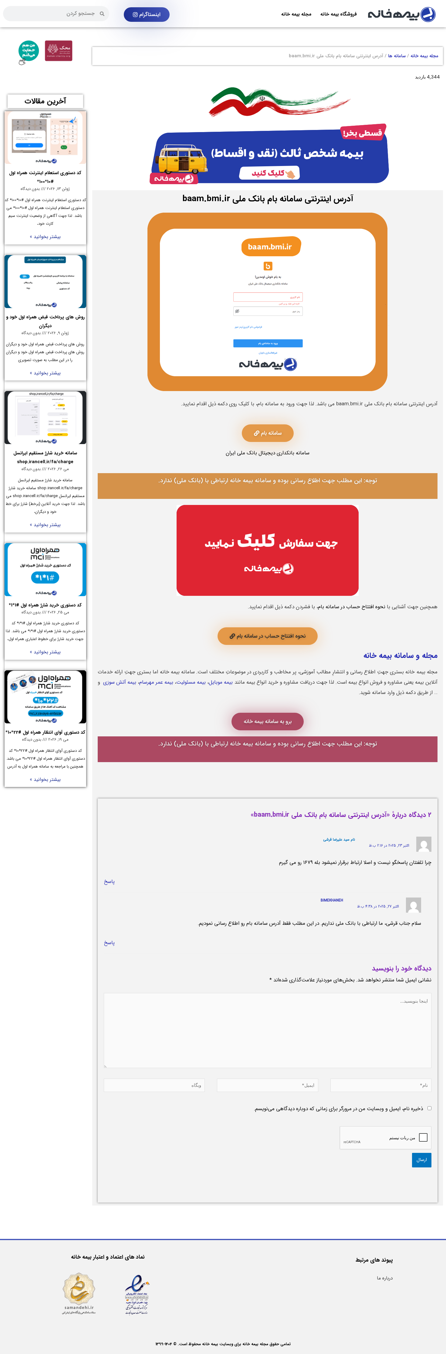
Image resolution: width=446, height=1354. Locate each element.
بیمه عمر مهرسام (156, 682)
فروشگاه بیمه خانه (338, 14)
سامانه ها (397, 56)
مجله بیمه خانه (296, 14)
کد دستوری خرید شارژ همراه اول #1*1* (45, 605)
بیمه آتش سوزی (119, 682)
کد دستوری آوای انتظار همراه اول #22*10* (45, 732)
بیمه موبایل (221, 682)
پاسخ (109, 882)
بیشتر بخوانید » (45, 237)
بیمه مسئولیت (191, 682)
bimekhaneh (332, 900)
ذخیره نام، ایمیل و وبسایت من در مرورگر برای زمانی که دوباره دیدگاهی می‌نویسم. (338, 1109)
